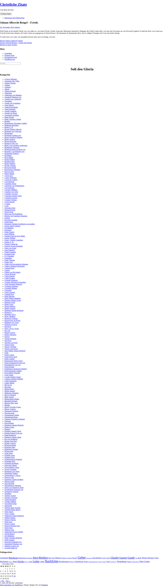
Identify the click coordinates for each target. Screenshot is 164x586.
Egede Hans (8, 222)
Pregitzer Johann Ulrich (12, 431)
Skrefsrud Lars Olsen (11, 471)
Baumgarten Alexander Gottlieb (15, 123)
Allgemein (8, 93)
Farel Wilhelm (9, 234)
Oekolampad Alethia (11, 415)
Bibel (35, 557)
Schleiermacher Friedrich (13, 459)
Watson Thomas (10, 520)
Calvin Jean (8, 176)
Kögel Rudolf (9, 367)
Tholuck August (10, 496)
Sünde (86, 562)
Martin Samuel (9, 391)
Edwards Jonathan (10, 220)
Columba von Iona (11, 194)
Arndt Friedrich (9, 109)
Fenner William (9, 238)
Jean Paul (7, 341)
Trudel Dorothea (10, 500)
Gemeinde (88, 558)
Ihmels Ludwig (9, 333)
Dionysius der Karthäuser (13, 214)
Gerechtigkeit (96, 558)
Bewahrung (29, 558)
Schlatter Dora (9, 457)
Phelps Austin (9, 427)
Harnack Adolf (9, 302)
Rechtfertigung (64, 562)
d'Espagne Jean (9, 208)
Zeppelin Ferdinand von (12, 542)
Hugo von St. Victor (11, 329)
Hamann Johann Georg (12, 300)
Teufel (100, 561)
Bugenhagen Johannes (12, 170)
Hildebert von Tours (11, 323)
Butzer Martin (9, 174)
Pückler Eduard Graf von (13, 433)
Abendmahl (4, 558)
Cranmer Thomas (10, 200)
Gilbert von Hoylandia (12, 272)
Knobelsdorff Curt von (12, 365)
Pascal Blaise (9, 423)
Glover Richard (9, 274)
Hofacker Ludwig (10, 325)
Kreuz (26, 561)
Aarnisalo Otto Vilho (11, 81)
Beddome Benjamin (11, 125)
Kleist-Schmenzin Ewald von (14, 363)
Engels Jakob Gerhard (12, 226)
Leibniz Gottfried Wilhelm (13, 379)
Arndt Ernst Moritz (11, 107)
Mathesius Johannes (11, 393)
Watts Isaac (8, 522)
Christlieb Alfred (10, 184)
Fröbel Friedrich (10, 252)
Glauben (123, 557)
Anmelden (8, 53)
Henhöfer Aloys (10, 314)
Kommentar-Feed (10, 57)
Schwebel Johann (10, 465)
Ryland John (8, 451)
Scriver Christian (10, 469)
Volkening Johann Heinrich (14, 516)
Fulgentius (8, 258)
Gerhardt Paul (9, 268)
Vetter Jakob (8, 512)
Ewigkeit (69, 558)
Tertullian (7, 494)
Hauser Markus (9, 306)
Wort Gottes (144, 561)
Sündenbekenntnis (93, 561)
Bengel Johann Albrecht (8, 41)
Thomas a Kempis (10, 498)
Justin (6, 353)
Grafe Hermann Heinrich (13, 284)
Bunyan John (9, 172)
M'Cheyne (8, 385)
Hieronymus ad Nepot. (12, 321)
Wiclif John (8, 528)
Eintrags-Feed (9, 55)
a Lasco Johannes (10, 79)
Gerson (7, 270)
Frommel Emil (9, 254)
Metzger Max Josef (11, 403)
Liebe (36, 561)
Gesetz (108, 558)
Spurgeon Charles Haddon (13, 479)
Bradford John (9, 162)
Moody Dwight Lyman (12, 407)
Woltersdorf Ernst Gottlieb (13, 532)
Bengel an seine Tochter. (8, 45)
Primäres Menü (6, 14)
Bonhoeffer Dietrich (11, 153)
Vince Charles (9, 514)
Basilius (7, 121)
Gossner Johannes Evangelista (15, 282)
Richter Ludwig (10, 443)
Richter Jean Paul (10, 441)
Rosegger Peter (9, 447)
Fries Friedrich (9, 250)
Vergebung (121, 561)
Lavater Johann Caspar (12, 377)
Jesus (15, 561)
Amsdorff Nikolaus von (12, 97)
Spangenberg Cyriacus (12, 475)
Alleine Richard (10, 91)
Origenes (7, 421)
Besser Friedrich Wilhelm (13, 137)
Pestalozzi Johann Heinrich (14, 425)
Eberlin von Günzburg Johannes (15, 216)
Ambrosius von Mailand (13, 95)
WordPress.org (9, 59)
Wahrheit (129, 562)
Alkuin (6, 89)
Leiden (30, 562)
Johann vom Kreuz (11, 349)
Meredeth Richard (10, 401)
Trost (108, 562)
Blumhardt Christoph (11, 147)
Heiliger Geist (153, 558)
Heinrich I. (8, 312)
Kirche (21, 561)
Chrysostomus (9, 188)
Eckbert (7, 218)
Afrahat (7, 85)
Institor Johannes (10, 335)
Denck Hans (8, 212)
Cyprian (7, 204)
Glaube (115, 557)
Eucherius (7, 230)
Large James (8, 375)
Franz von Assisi (10, 248)
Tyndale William (10, 502)
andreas (17, 27)
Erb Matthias (8, 228)
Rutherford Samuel (11, 449)
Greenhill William (10, 288)
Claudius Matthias (10, 190)
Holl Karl (7, 327)
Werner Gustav (9, 524)
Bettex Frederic (9, 139)
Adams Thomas (10, 83)
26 (15, 576)
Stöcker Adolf (9, 481)
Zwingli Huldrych (10, 548)
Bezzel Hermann (10, 141)
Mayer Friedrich (10, 395)
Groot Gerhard (9, 292)
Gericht (104, 558)
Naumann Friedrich (11, 411)
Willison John (9, 530)
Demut (58, 558)
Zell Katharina (9, 534)
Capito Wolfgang (10, 178)
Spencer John (9, 477)
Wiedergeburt (135, 561)
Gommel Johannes (11, 280)
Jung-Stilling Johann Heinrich (14, 351)
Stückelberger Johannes (12, 486)
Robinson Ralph (10, 445)
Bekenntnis (22, 558)
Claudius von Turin (11, 192)
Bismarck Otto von (11, 143)
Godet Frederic (9, 278)
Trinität (104, 561)
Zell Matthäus (9, 536)
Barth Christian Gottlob (12, 119)
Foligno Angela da (11, 244)
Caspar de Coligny (11, 180)
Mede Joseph (9, 397)
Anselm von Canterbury (12, 99)
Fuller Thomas (9, 260)
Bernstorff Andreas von (12, 135)
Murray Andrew (10, 409)
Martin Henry (9, 389)
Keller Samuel (9, 359)
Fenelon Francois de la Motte (14, 236)
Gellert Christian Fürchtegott (14, 266)
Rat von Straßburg (10, 439)
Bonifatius (8, 156)
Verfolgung (113, 561)
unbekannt (8, 506)
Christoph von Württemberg (14, 186)
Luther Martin (9, 383)
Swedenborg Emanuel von (13, 490)
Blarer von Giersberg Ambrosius (15, 145)
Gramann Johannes (11, 286)
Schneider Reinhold (11, 463)
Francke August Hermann (13, 246)
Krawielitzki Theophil (12, 373)
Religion (72, 561)
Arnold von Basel (10, 113)
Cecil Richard (9, 182)
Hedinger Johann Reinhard (13, 310)
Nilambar (44, 585)
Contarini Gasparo (10, 198)
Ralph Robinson (10, 435)
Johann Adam (9, 345)
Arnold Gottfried (10, 111)
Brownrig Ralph (10, 168)
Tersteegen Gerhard (11, 492)
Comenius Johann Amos (13, 196)
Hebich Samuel (9, 308)
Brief (50, 558)
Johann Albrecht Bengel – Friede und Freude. (16, 43)
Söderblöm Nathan (11, 473)
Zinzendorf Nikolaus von (13, 544)
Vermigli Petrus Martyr (12, 510)
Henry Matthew (10, 316)
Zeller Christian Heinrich (13, 538)
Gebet (82, 557)
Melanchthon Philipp (11, 399)
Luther (42, 562)
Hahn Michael (9, 296)
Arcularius (8, 101)
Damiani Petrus (9, 210)
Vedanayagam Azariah (12, 508)
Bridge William (9, 164)
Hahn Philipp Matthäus (12, 298)
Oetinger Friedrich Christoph (14, 419)
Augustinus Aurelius (11, 115)
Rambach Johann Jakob (12, 437)
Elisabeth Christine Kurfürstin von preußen (19, 224)
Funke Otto (8, 262)
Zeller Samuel (9, 540)
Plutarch (7, 429)
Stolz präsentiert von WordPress (11, 585)
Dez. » (8, 581)
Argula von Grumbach (12, 103)
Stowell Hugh (9, 483)
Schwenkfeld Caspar (11, 467)
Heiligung (4, 561)
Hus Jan (7, 331)
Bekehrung (14, 557)
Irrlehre (10, 561)
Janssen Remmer (10, 339)
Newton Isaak (9, 413)
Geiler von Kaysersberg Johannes (16, 264)
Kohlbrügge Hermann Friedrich (15, 369)
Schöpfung (79, 561)
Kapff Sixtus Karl (10, 357)
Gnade (131, 557)
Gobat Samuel (9, 276)
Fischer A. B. (9, 242)
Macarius (7, 387)
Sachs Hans (8, 453)
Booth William (9, 160)
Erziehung (63, 558)
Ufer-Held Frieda (10, 504)
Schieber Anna (9, 455)
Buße (53, 558)
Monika (7, 405)
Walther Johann (9, 518)
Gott (136, 558)
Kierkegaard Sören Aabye (13, 361)
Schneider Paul (9, 461)
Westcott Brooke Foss (12, 526)
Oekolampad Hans (11, 417)
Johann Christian (10, 347)
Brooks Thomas (10, 166)
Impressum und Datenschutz (14, 18)
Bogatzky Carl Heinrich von (14, 151)
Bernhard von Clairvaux (13, 131)
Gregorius (7, 290)
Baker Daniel (9, 117)
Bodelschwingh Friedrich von (14, 149)
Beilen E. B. (8, 127)
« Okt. (2, 581)
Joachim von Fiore (11, 343)
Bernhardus (8, 133)
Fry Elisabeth (9, 256)
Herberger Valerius (11, 318)
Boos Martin (8, 158)
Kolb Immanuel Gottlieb (13, 371)
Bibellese (43, 557)
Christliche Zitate (13, 4)
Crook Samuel (9, 202)
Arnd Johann (9, 105)
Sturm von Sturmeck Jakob (14, 488)
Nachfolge (51, 561)
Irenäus (7, 337)
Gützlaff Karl (9, 294)
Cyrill (6, 206)
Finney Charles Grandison (13, 240)
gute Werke (142, 558)
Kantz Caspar (9, 355)
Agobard (7, 87)
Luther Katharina (10, 381)
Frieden (20, 41)
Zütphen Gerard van (11, 546)
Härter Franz (8, 304)
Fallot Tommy (9, 232)
